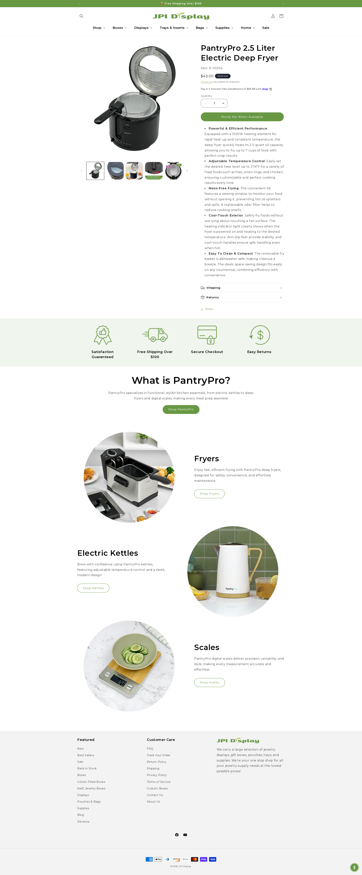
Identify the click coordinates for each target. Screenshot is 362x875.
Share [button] (209, 309)
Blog (80, 815)
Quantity (206, 95)
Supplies (83, 808)
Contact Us (155, 795)
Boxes (81, 775)
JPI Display (185, 866)
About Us (153, 801)
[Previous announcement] (78, 3)
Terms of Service (159, 782)
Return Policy (156, 762)
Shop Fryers (209, 493)
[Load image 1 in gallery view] (95, 171)
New (80, 748)
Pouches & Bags (89, 801)
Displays (83, 795)
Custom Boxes (157, 788)
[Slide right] (187, 171)
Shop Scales (209, 682)
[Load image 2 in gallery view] (114, 171)
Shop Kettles (93, 588)
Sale (80, 762)
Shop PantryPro (181, 409)
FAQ (150, 748)
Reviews (83, 821)
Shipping (206, 81)
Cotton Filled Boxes (91, 782)
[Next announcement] (283, 3)
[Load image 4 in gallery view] (154, 171)
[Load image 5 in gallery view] (173, 171)
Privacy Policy (157, 775)
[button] (81, 16)
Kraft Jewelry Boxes (91, 788)
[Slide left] (81, 171)
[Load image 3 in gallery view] (134, 171)
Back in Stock (87, 768)
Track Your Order (158, 755)
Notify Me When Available (242, 117)
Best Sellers (85, 755)
